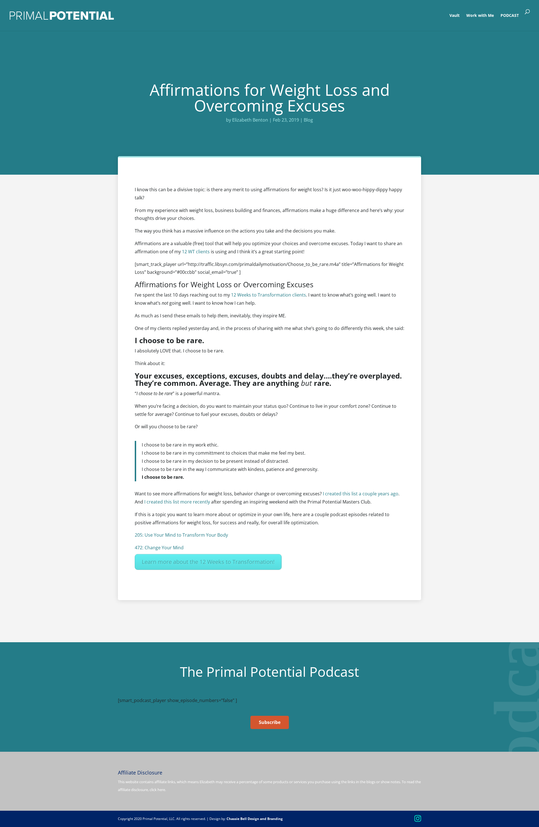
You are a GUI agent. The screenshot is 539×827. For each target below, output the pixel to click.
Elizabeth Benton (250, 120)
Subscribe (269, 722)
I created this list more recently (177, 502)
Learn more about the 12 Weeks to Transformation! (208, 562)
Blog (308, 120)
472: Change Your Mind (159, 548)
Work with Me (480, 15)
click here (157, 789)
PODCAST (510, 15)
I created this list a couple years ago (360, 494)
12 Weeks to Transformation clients (268, 295)
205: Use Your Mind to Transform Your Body (181, 535)
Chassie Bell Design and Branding (255, 818)
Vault (454, 15)
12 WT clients (196, 252)
